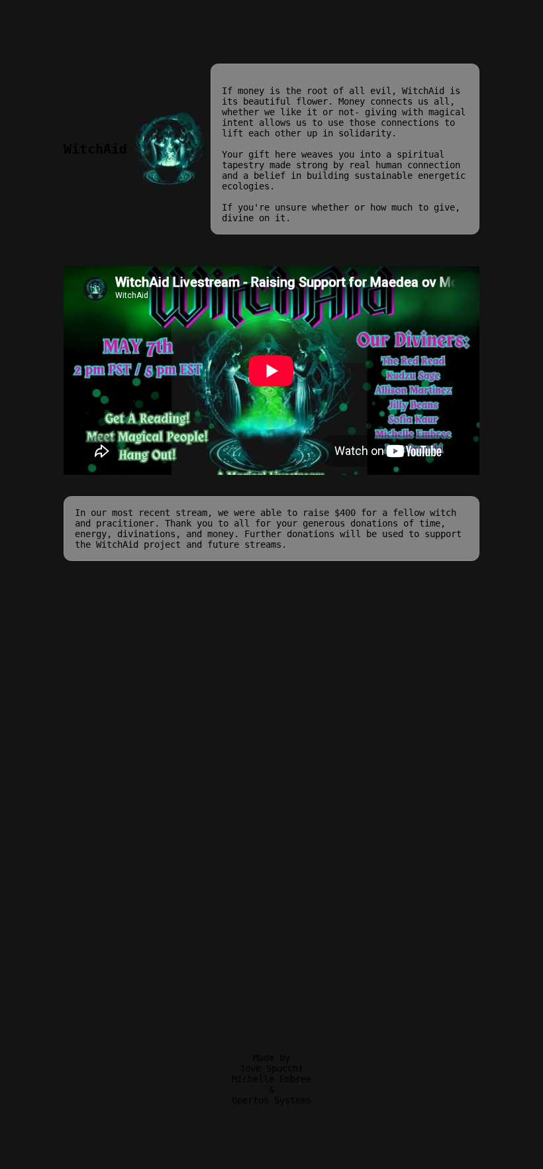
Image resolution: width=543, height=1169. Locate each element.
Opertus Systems (271, 1100)
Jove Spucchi (271, 1068)
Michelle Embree (271, 1079)
